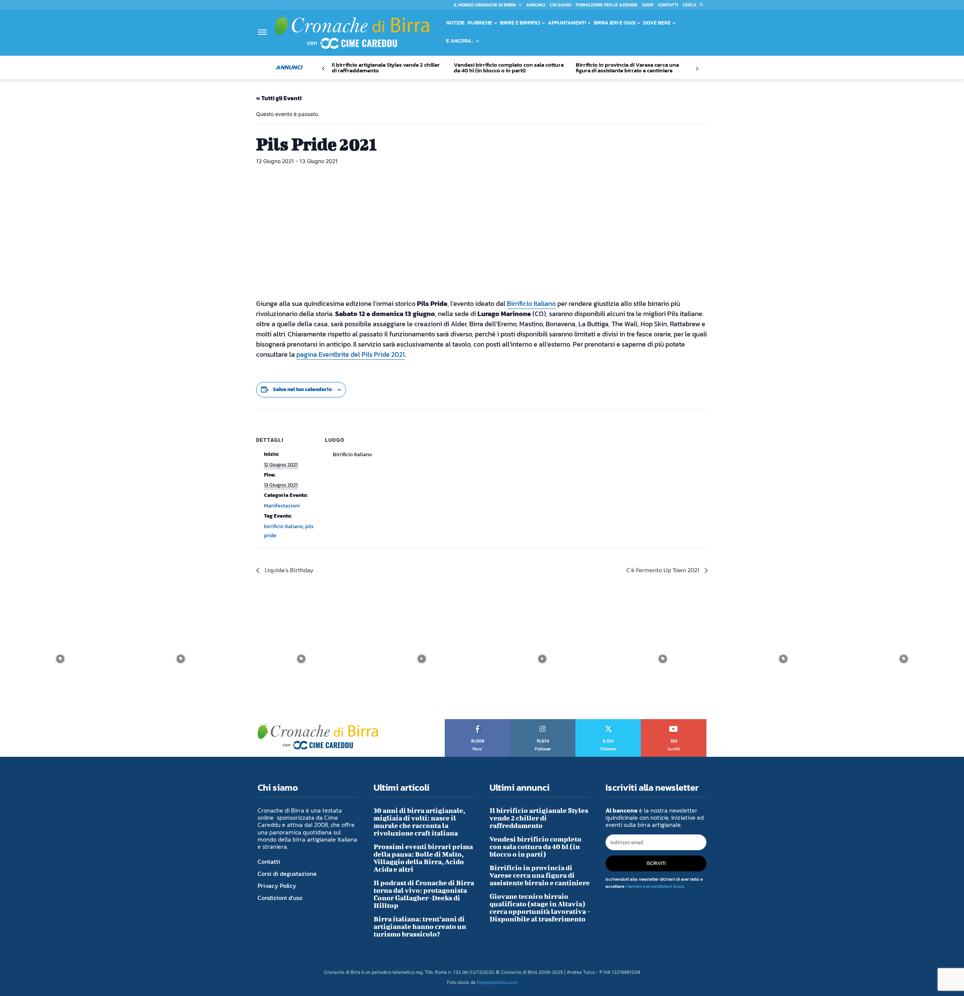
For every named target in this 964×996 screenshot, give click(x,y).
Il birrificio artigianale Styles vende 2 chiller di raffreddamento (386, 67)
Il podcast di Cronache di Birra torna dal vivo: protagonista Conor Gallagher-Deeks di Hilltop (424, 894)
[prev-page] (323, 68)
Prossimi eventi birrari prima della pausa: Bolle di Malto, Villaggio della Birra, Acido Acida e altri (423, 858)
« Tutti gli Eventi (279, 97)
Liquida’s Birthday (288, 569)
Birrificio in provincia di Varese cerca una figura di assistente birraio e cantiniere (627, 67)
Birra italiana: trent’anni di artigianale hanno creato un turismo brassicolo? (420, 926)
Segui (543, 722)
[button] (694, 5)
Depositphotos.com (497, 982)
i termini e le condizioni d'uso (654, 886)
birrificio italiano (283, 526)
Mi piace (478, 722)
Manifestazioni (282, 506)
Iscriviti (673, 722)
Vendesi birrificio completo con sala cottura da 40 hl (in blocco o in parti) (509, 67)
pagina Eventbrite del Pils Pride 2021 (350, 354)
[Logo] (352, 32)
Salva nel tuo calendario (302, 389)
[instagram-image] (60, 659)
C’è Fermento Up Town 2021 (663, 569)
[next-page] (697, 68)
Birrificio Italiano (531, 303)
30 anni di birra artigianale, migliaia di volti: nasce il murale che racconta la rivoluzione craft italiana (419, 822)
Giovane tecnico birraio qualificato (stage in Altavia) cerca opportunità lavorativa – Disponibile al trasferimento (540, 907)
